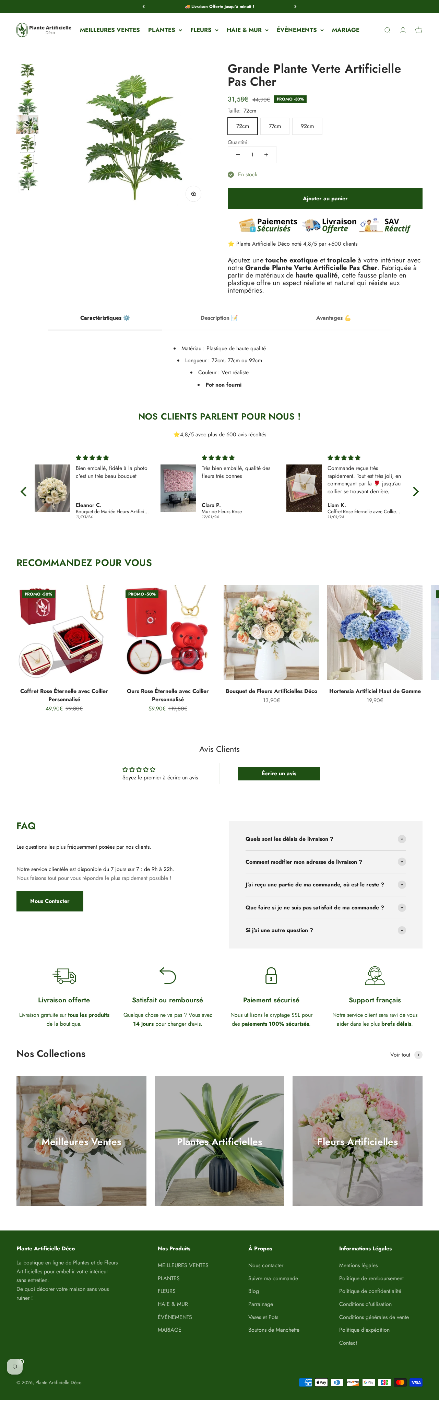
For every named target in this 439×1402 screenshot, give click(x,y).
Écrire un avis (279, 773)
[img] (113, 458)
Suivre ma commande (273, 1278)
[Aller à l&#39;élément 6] (27, 166)
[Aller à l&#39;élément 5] (27, 147)
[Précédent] (143, 6)
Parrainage (260, 1304)
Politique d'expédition (364, 1330)
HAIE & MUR (244, 30)
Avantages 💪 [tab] (333, 318)
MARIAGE (345, 30)
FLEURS (201, 30)
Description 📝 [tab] (219, 318)
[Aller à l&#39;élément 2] (27, 90)
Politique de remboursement (371, 1278)
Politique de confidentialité (370, 1291)
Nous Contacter (50, 901)
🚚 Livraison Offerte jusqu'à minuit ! (219, 6)
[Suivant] (295, 6)
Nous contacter (265, 1265)
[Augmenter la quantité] (266, 154)
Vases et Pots (263, 1317)
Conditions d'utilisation (365, 1304)
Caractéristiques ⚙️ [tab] (105, 318)
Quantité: (238, 142)
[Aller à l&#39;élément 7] (27, 184)
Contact (348, 1343)
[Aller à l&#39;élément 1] (27, 71)
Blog (253, 1291)
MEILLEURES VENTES (110, 30)
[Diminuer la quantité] (238, 154)
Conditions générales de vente (374, 1317)
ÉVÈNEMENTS (297, 30)
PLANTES (161, 30)
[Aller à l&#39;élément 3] (27, 109)
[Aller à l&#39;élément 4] (27, 128)
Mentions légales (358, 1265)
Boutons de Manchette (273, 1330)
